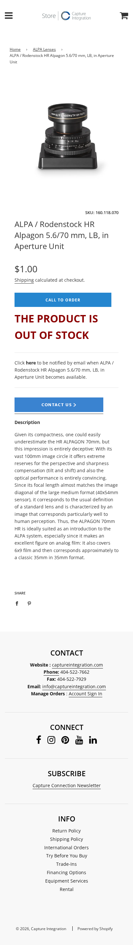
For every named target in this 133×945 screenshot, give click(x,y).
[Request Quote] (59, 410)
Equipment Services (66, 881)
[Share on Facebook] (19, 603)
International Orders (66, 847)
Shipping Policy (66, 839)
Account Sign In (85, 693)
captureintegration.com (77, 665)
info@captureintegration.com (74, 686)
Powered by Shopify (95, 928)
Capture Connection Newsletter (67, 785)
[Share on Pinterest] (29, 603)
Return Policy (66, 831)
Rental (67, 889)
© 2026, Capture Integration (41, 928)
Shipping (24, 280)
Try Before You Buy (66, 856)
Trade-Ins (66, 864)
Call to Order (63, 300)
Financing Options (66, 872)
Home (15, 49)
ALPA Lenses (44, 49)
